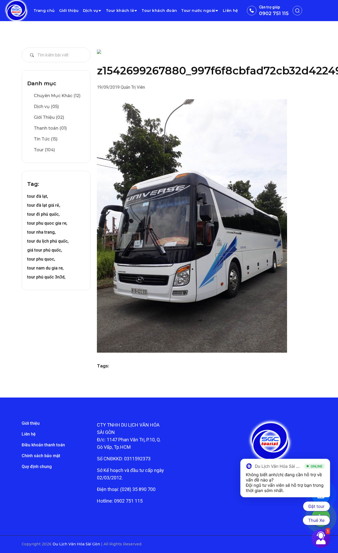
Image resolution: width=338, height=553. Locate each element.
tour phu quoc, (41, 259)
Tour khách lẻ (120, 10)
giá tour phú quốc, (44, 250)
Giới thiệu (69, 10)
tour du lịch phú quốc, (48, 241)
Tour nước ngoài (198, 10)
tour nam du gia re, (45, 268)
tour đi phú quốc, (43, 214)
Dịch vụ (90, 10)
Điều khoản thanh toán (43, 444)
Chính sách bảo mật (41, 455)
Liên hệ (230, 10)
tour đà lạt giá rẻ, (43, 205)
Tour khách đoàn (159, 10)
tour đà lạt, (37, 196)
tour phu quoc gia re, (47, 223)
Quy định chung (37, 466)
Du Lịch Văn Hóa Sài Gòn (77, 544)
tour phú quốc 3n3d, (46, 277)
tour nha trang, (41, 232)
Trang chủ (44, 10)
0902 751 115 (274, 13)
